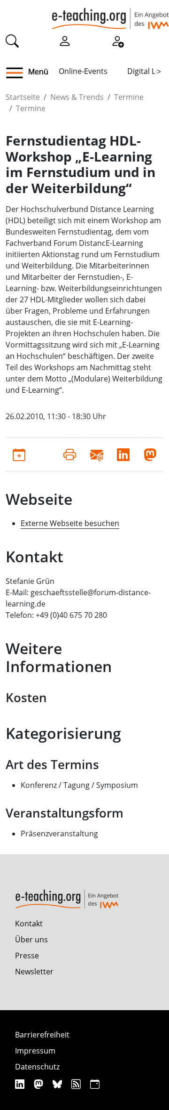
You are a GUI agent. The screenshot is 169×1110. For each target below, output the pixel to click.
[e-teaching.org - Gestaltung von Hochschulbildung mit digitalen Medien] (110, 14)
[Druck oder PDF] (69, 454)
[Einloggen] (64, 40)
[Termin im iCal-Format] (19, 454)
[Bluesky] (58, 1084)
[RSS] (77, 1084)
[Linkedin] (21, 1084)
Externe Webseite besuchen (70, 523)
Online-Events (83, 71)
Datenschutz (37, 1066)
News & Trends (77, 97)
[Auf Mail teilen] (96, 454)
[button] (18, 73)
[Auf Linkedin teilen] (123, 454)
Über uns (31, 939)
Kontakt (29, 923)
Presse (27, 955)
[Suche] (12, 40)
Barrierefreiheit (42, 1034)
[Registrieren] (117, 40)
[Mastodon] (40, 1084)
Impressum (35, 1050)
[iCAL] (95, 1084)
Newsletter (34, 971)
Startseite (23, 97)
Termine (129, 97)
